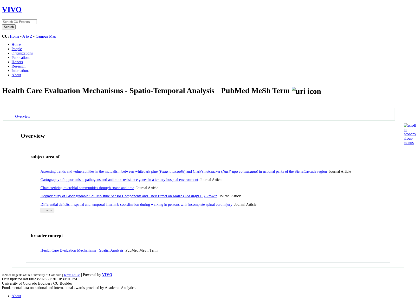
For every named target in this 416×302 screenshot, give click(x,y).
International (21, 71)
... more (47, 210)
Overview (22, 116)
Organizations (22, 53)
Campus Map (46, 36)
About (16, 75)
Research (19, 66)
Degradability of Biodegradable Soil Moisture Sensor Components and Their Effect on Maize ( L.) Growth (128, 196)
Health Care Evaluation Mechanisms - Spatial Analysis (82, 250)
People (17, 49)
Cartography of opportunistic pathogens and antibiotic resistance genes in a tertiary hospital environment (119, 180)
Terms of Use (72, 275)
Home (14, 36)
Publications (21, 57)
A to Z (27, 36)
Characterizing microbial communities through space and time (87, 188)
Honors (17, 62)
